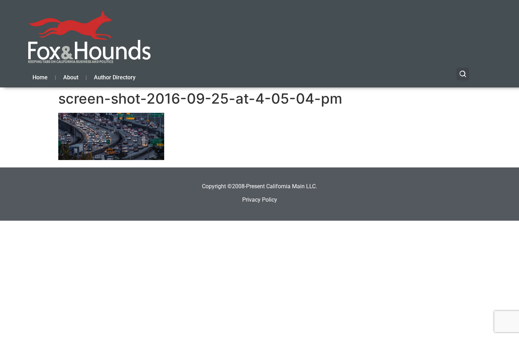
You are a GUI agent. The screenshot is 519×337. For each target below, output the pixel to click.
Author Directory (115, 77)
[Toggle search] (463, 74)
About (70, 77)
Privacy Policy (259, 199)
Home (40, 77)
